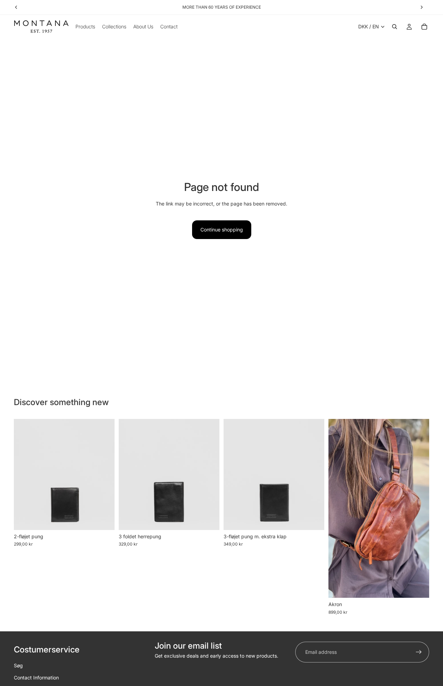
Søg (18, 665)
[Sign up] (419, 652)
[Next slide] (104, 474)
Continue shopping (221, 229)
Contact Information (36, 677)
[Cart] (424, 26)
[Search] (394, 26)
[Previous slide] (24, 474)
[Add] (104, 519)
